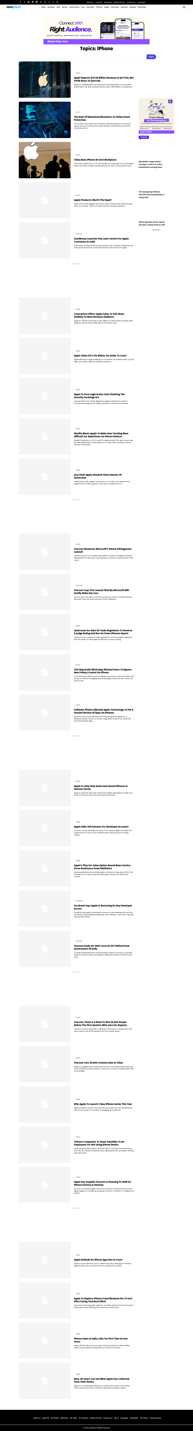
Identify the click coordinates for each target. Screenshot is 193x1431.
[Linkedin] (45, 2)
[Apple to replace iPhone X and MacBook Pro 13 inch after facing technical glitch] (45, 1300)
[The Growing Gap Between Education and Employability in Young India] (156, 182)
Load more (155, 230)
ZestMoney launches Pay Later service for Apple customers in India (101, 240)
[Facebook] (20, 2)
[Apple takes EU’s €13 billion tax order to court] (45, 356)
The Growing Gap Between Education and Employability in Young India (151, 194)
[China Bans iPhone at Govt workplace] (45, 160)
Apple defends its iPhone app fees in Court (98, 1259)
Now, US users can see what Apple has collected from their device (101, 1380)
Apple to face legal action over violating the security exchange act (99, 396)
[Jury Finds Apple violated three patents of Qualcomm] (45, 476)
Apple (78, 73)
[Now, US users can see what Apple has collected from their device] (45, 1381)
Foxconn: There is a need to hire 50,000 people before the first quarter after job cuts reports (100, 1024)
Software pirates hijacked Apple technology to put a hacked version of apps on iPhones (103, 711)
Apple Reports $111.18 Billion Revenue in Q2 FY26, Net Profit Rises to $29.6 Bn (104, 79)
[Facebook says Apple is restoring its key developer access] (45, 908)
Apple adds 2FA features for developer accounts (101, 826)
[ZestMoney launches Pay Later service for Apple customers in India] (45, 240)
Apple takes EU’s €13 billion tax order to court (100, 355)
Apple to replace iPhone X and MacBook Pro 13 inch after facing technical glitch (103, 1300)
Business (79, 941)
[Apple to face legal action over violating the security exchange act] (45, 396)
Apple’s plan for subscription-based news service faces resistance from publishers (102, 867)
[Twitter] (24, 2)
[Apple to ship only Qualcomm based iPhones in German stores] (45, 788)
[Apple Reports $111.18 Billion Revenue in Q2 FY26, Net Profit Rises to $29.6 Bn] (45, 79)
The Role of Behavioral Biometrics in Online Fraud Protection (102, 118)
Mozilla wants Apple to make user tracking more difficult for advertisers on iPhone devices (101, 435)
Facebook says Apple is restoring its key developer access (103, 907)
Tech (77, 112)
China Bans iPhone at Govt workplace (95, 159)
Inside (78, 544)
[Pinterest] (53, 2)
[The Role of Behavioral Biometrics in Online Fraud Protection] (45, 120)
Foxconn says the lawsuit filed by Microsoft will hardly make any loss (101, 592)
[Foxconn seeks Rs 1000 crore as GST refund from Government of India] (45, 949)
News (78, 428)
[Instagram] (40, 2)
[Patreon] (32, 2)
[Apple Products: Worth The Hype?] (45, 200)
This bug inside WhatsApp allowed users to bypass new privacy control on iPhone (103, 671)
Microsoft (79, 585)
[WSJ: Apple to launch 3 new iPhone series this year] (45, 1104)
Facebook (79, 901)
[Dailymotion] (36, 2)
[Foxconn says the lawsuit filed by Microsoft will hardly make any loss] (45, 592)
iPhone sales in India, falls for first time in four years (101, 1340)
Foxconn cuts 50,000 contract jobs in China (98, 1062)
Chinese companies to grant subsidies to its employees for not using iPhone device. (99, 1143)
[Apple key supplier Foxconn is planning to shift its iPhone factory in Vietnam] (45, 1185)
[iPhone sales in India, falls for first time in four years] (45, 1340)
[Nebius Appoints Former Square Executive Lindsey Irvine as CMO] (156, 212)
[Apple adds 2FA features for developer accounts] (45, 828)
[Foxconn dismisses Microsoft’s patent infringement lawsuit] (45, 552)
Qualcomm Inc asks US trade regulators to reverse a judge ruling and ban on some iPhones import (103, 632)
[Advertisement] (76, 279)
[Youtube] (28, 2)
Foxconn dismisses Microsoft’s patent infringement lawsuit (103, 550)
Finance (79, 234)
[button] (184, 7)
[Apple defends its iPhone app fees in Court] (45, 1260)
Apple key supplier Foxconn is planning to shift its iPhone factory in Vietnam (102, 1183)
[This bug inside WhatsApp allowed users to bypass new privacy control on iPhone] (45, 672)
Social (78, 665)
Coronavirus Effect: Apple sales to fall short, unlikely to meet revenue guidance (99, 315)
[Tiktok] (49, 2)
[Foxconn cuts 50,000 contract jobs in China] (45, 1064)
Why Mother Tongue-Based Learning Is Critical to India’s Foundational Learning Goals (151, 164)
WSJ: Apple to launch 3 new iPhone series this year (103, 1104)
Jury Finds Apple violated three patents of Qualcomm (98, 476)
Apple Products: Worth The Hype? (93, 199)
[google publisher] (57, 2)
